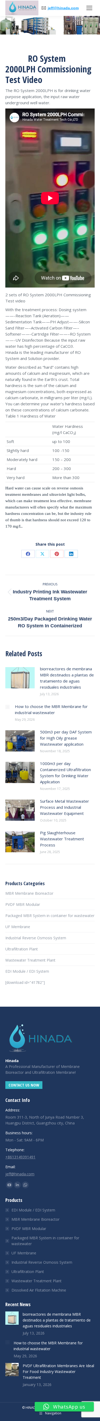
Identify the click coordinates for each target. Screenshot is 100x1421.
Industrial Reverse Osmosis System (35, 937)
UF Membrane (17, 926)
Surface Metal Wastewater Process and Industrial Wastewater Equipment (64, 807)
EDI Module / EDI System (27, 971)
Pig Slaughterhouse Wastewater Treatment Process (62, 839)
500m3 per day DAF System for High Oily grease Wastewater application (66, 738)
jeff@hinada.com (63, 8)
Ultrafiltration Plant (21, 948)
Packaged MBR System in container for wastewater (49, 915)
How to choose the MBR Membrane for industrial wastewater (51, 709)
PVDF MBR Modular (22, 904)
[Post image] (20, 677)
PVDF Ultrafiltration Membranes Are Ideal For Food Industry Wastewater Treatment (58, 1371)
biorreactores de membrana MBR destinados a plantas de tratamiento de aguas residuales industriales (67, 678)
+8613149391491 (20, 1156)
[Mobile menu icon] (89, 8)
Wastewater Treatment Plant (30, 960)
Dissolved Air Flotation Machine (38, 1290)
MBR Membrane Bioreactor (29, 893)
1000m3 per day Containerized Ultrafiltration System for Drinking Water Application (65, 772)
